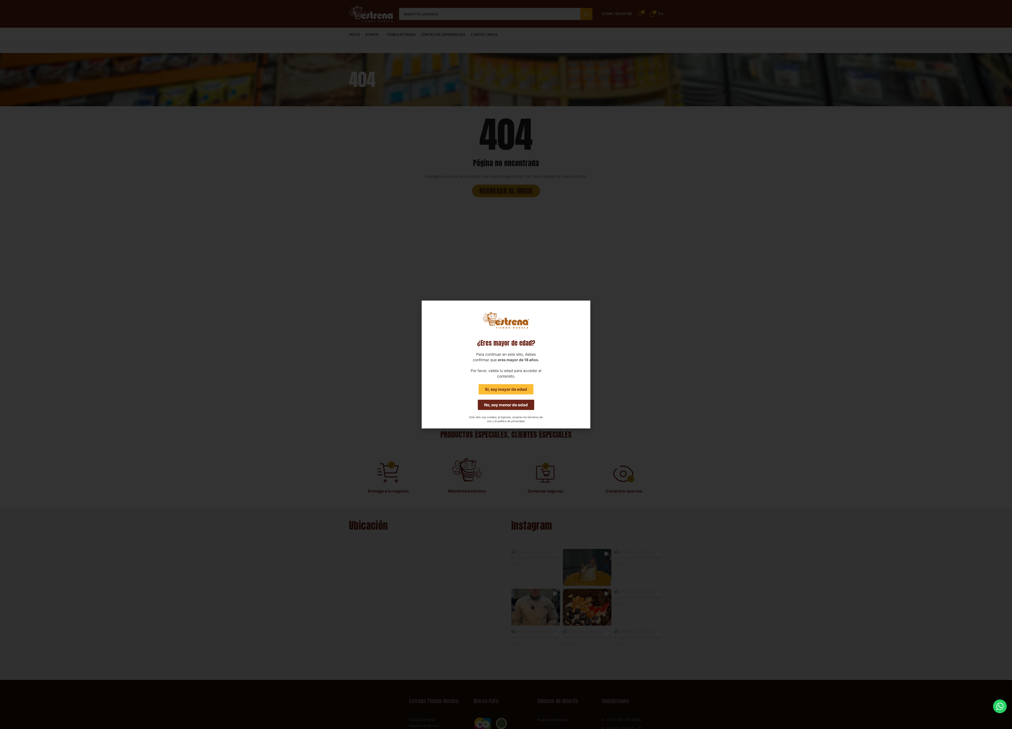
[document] (506, 364)
